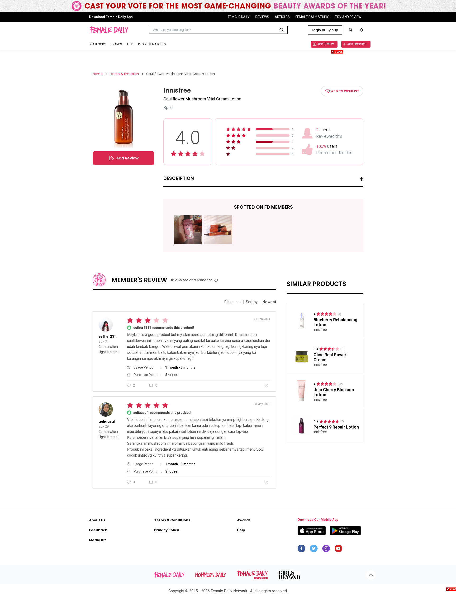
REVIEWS (262, 17)
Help (241, 530)
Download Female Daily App (111, 17)
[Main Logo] (108, 30)
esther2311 (108, 336)
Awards (244, 520)
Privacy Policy (166, 530)
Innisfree (320, 329)
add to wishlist (345, 91)
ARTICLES (282, 17)
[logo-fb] (301, 549)
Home (98, 73)
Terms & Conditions (172, 520)
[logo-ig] (326, 549)
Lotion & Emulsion (124, 73)
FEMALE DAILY (239, 17)
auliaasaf (107, 421)
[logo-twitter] (314, 549)
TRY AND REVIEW (348, 17)
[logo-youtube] (338, 549)
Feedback (98, 530)
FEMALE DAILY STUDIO (312, 17)
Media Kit (97, 540)
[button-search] (282, 30)
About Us (97, 520)
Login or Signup (325, 30)
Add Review (127, 158)
